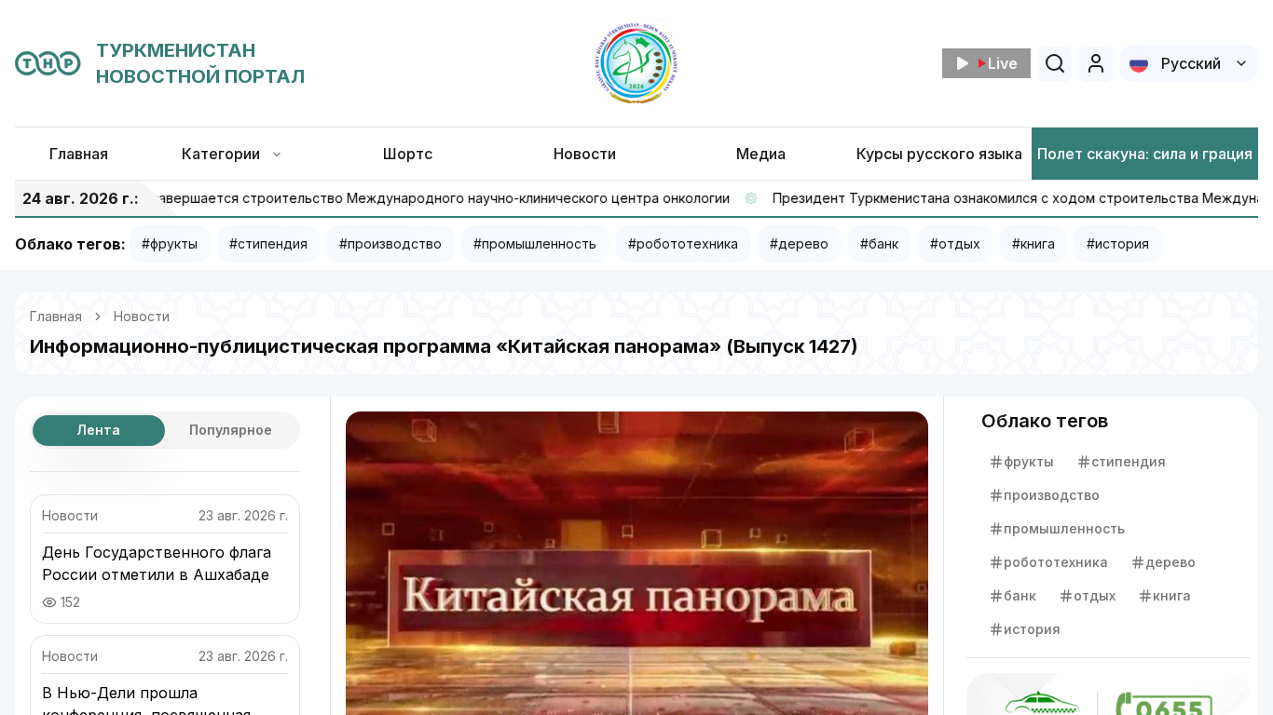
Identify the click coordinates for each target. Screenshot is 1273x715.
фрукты (1029, 461)
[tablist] (165, 430)
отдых (1095, 595)
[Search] (1055, 63)
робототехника (1056, 562)
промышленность (1064, 528)
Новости (142, 316)
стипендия (1128, 461)
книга (1172, 595)
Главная (56, 316)
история (1032, 629)
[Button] (1096, 63)
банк (1020, 595)
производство (1052, 495)
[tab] (99, 430)
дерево (1170, 562)
